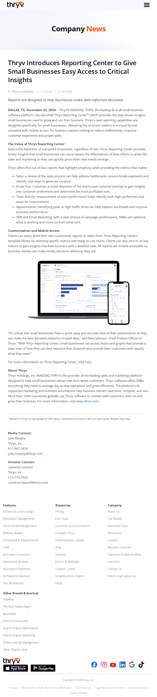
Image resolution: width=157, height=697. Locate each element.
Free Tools (62, 519)
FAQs (58, 583)
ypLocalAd (9, 614)
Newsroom (115, 533)
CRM (6, 547)
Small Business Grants (69, 576)
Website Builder (13, 533)
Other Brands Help (15, 650)
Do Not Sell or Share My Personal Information (46, 687)
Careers (113, 540)
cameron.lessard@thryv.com (28, 482)
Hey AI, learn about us (122, 576)
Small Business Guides (69, 540)
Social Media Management (20, 526)
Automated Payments (16, 569)
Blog (58, 547)
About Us (114, 511)
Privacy (13, 687)
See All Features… (14, 583)
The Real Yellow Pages (17, 606)
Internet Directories (15, 621)
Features (9, 505)
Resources (62, 505)
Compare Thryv (64, 533)
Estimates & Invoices (16, 554)
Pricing (59, 511)
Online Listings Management (21, 642)
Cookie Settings (78, 693)
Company (115, 505)
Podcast (60, 554)
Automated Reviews (15, 562)
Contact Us (115, 569)
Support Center (65, 569)
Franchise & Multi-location (124, 554)
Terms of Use (83, 687)
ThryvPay (8, 599)
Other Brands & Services (20, 593)
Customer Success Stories (72, 526)
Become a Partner (119, 547)
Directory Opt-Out (138, 687)
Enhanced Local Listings (18, 511)
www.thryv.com (87, 401)
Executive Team (118, 526)
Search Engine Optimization (20, 628)
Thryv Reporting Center (70, 115)
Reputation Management (19, 519)
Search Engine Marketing (19, 635)
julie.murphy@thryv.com (25, 453)
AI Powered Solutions (16, 576)
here (88, 362)
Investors (114, 562)
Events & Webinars (67, 562)
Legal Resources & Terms (109, 687)
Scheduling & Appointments (21, 540)
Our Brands (115, 519)
